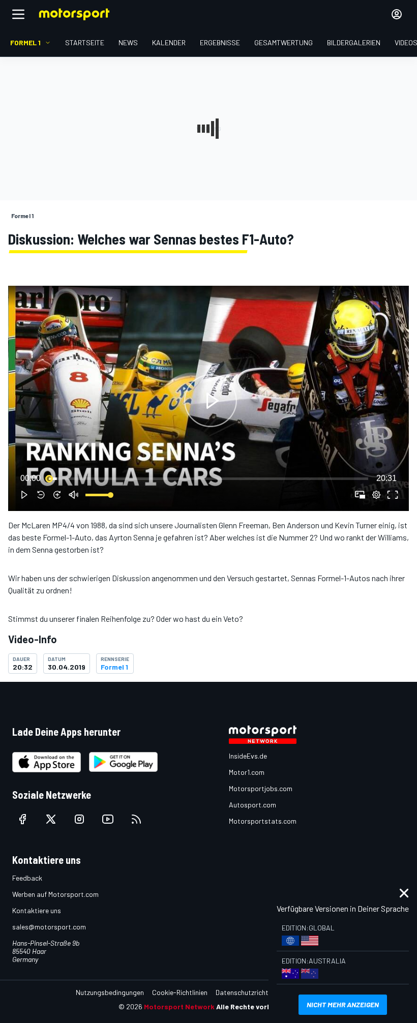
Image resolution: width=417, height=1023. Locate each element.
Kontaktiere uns (36, 910)
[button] (210, 400)
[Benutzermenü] (396, 14)
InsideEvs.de (248, 755)
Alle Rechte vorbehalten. (257, 1006)
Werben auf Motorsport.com (55, 894)
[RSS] (136, 819)
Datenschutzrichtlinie (248, 992)
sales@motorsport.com (49, 926)
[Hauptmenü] (18, 14)
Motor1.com (246, 772)
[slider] (208, 478)
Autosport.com (252, 804)
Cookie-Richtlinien (179, 992)
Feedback (27, 878)
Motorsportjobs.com (260, 788)
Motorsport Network (179, 1006)
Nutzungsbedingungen (110, 992)
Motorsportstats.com (262, 821)
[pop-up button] (376, 495)
